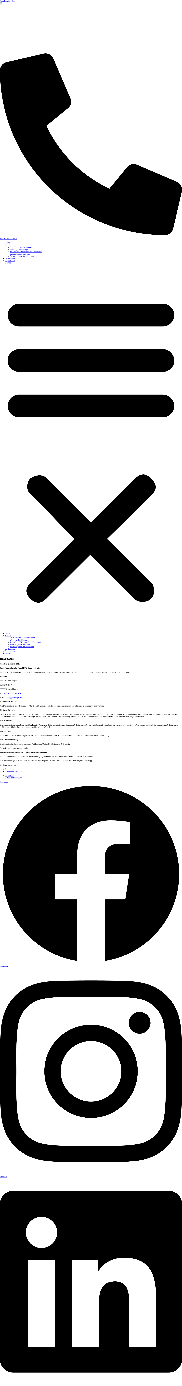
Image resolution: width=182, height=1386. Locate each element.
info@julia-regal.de (14, 697)
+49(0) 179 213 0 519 (8, 239)
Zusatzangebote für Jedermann (22, 256)
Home (7, 243)
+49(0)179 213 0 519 (12, 693)
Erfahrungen (10, 258)
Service (8, 245)
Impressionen (10, 261)
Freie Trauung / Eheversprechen (22, 247)
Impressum (9, 769)
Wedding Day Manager (19, 249)
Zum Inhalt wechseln (8, 1)
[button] (91, 448)
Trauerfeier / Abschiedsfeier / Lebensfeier (26, 252)
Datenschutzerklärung (13, 771)
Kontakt (8, 263)
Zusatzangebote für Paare (20, 254)
